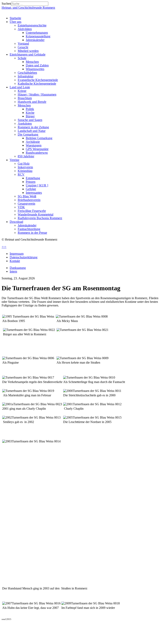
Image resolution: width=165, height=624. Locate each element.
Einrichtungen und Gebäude (27, 54)
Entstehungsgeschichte (32, 25)
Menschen (32, 61)
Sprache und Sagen (30, 120)
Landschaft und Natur (31, 131)
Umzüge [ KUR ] (37, 185)
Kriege (22, 91)
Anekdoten (25, 123)
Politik (30, 109)
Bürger (30, 116)
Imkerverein (25, 167)
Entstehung (33, 178)
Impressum (17, 253)
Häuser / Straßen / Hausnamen (37, 94)
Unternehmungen (37, 32)
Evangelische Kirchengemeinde (38, 80)
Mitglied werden (28, 51)
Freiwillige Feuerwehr (32, 211)
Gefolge (31, 189)
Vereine (14, 160)
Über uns (15, 21)
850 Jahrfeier (26, 156)
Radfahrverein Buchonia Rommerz (40, 218)
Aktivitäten (25, 29)
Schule (22, 58)
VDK (21, 207)
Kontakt (15, 261)
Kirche (30, 112)
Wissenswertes (35, 69)
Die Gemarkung (28, 134)
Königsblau (25, 171)
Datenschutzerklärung (23, 257)
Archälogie (33, 141)
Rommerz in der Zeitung (33, 127)
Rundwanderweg (37, 152)
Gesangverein (26, 203)
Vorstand (23, 43)
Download (16, 221)
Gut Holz (24, 163)
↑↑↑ (4, 246)
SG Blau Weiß (27, 196)
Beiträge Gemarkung (39, 138)
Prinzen (30, 181)
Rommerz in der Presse (32, 232)
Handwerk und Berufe (32, 101)
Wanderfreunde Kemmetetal (35, 214)
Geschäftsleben (27, 72)
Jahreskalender (35, 40)
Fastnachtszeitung (29, 229)
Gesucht (23, 47)
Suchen (6, 3)
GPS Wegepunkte (37, 149)
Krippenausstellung (38, 36)
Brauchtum (25, 98)
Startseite (15, 18)
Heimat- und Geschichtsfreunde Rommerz (28, 7)
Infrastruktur (25, 76)
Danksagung (18, 267)
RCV (21, 174)
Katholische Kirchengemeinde (37, 83)
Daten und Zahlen (37, 65)
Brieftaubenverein (29, 200)
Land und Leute (20, 87)
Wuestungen (33, 145)
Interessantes (34, 192)
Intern (13, 271)
